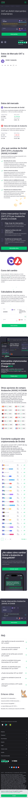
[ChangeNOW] (3, 2)
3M (10, 65)
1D (2, 65)
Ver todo (23, 539)
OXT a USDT (8, 483)
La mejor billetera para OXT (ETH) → (9, 706)
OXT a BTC (7, 465)
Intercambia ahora (14, 248)
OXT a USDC (8, 523)
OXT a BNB (8, 508)
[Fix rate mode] (17, 29)
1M (8, 65)
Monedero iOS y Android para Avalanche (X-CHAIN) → (13, 708)
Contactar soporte (14, 569)
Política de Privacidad (15, 792)
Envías (4, 20)
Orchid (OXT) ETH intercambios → (9, 698)
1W (5, 65)
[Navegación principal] (25, 2)
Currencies (7, 6)
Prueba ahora (14, 376)
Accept (14, 795)
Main (2, 6)
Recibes (4, 28)
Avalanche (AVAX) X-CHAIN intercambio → (10, 701)
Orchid (12, 6)
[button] (22, 20)
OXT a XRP (7, 516)
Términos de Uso (5, 792)
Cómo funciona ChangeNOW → (8, 703)
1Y (13, 65)
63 (10, 539)
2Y (16, 65)
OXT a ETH (7, 472)
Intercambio (14, 34)
